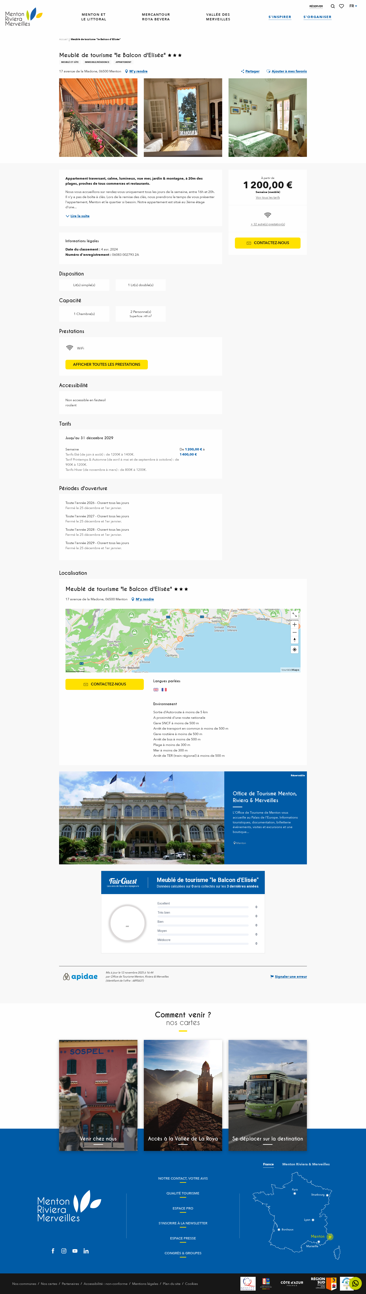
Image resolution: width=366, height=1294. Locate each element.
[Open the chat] (355, 1283)
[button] (332, 6)
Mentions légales (145, 1283)
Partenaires (70, 1283)
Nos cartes (49, 1283)
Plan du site (171, 1283)
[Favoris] (342, 6)
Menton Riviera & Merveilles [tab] (306, 1164)
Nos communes (24, 1283)
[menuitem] (24, 17)
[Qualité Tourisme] (248, 1283)
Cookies (191, 1283)
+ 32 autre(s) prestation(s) (268, 224)
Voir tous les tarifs (268, 198)
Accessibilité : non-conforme (106, 1283)
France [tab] (268, 1164)
